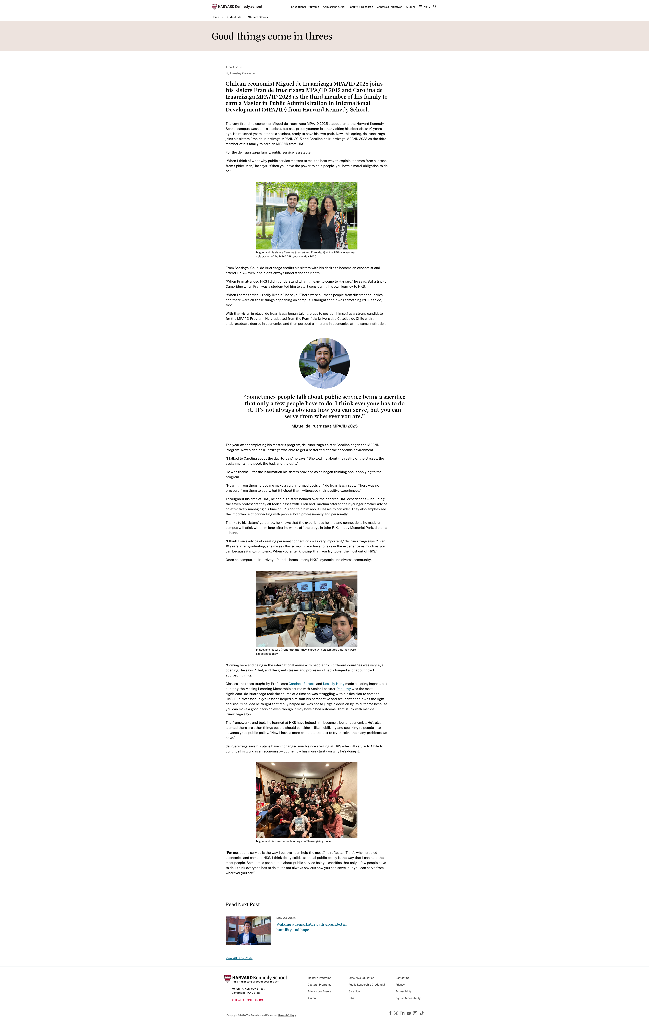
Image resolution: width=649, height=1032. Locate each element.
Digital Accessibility (408, 998)
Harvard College (287, 1015)
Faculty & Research (360, 6)
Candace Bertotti (302, 684)
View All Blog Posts (239, 958)
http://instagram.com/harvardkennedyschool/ (415, 1013)
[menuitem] (305, 8)
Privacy (400, 984)
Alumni (410, 6)
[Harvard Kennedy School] (238, 7)
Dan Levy (343, 689)
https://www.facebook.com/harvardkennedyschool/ (390, 1013)
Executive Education (361, 977)
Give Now (354, 991)
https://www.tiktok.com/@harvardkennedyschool (422, 1013)
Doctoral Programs (319, 984)
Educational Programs (305, 6)
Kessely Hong (333, 684)
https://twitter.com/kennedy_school (396, 1013)
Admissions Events (319, 991)
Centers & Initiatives (389, 6)
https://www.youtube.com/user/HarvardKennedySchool (409, 1013)
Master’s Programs (319, 977)
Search (434, 7)
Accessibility (403, 991)
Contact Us (402, 977)
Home (215, 17)
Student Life (233, 17)
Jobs (351, 998)
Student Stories (258, 17)
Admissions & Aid (334, 6)
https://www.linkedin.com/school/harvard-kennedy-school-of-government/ (402, 1013)
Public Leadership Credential (366, 984)
